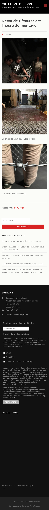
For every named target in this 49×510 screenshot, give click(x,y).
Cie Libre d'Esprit (18, 4)
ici (14, 398)
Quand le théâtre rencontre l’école (16, 241)
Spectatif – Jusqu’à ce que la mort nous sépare (21, 255)
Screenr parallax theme (18, 506)
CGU (3, 488)
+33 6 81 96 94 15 (13, 310)
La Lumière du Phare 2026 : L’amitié (16, 264)
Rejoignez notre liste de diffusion (18, 323)
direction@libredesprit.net (17, 314)
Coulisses (19, 208)
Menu (45, 5)
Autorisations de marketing (16, 334)
